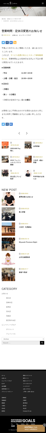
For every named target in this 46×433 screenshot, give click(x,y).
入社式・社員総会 (25, 227)
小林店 (3, 405)
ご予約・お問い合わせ (28, 391)
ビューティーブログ (25, 35)
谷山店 (24, 408)
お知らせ (15, 35)
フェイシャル (11, 334)
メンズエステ (26, 386)
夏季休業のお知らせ (26, 197)
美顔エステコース (27, 380)
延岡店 (8, 307)
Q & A (3, 383)
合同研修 (36, 146)
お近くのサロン (27, 389)
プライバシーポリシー (7, 391)
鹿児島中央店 (11, 320)
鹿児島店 (25, 403)
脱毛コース (26, 378)
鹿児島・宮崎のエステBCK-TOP (11, 19)
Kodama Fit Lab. (27, 411)
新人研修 (22, 212)
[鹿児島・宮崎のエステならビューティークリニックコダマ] (10, 3)
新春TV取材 (23, 272)
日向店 (8, 311)
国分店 (8, 298)
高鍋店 (8, 316)
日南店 (24, 400)
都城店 (3, 403)
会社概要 (4, 386)
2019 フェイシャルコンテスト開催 (15, 162)
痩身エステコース (27, 375)
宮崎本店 (9, 302)
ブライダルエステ (27, 383)
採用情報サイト (5, 389)
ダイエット (10, 329)
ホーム (3, 375)
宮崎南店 (4, 400)
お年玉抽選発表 (24, 257)
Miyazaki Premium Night (28, 242)
